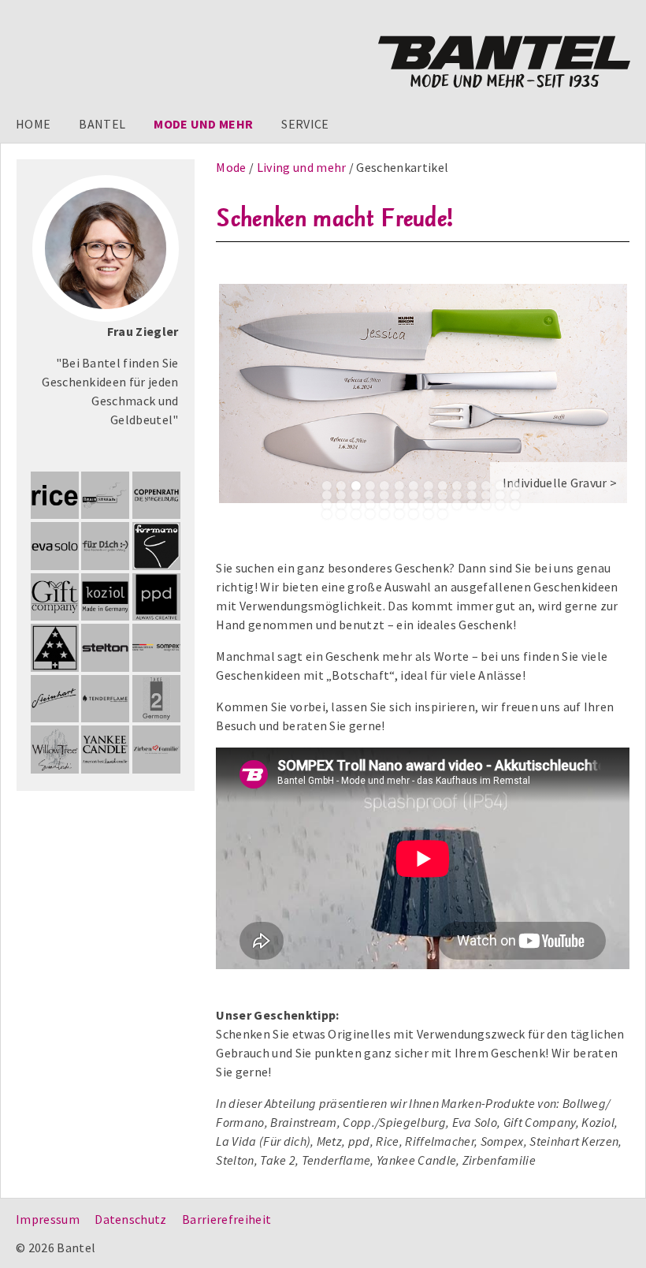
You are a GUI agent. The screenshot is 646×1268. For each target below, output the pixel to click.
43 (327, 514)
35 (413, 504)
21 (413, 495)
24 (457, 495)
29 (327, 504)
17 (355, 495)
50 (428, 514)
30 (341, 504)
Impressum (48, 1219)
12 (486, 485)
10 (457, 485)
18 (370, 495)
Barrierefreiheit (226, 1219)
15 (327, 495)
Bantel (102, 124)
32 (370, 504)
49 (413, 514)
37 (442, 504)
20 (399, 495)
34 (399, 504)
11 (471, 485)
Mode (232, 167)
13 (500, 485)
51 (442, 514)
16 (341, 495)
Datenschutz (131, 1219)
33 (384, 504)
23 (442, 495)
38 (457, 504)
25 (471, 495)
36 (428, 504)
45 (355, 514)
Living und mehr (303, 167)
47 (384, 514)
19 (384, 495)
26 (486, 495)
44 (341, 514)
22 (428, 495)
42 (515, 504)
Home (33, 124)
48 (399, 514)
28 (515, 495)
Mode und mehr (203, 124)
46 (370, 514)
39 (471, 504)
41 (500, 504)
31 (355, 504)
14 (515, 485)
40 (486, 504)
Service (305, 124)
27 (500, 495)
